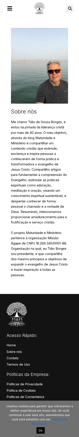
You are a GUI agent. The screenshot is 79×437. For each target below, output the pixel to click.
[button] (70, 8)
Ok (41, 430)
